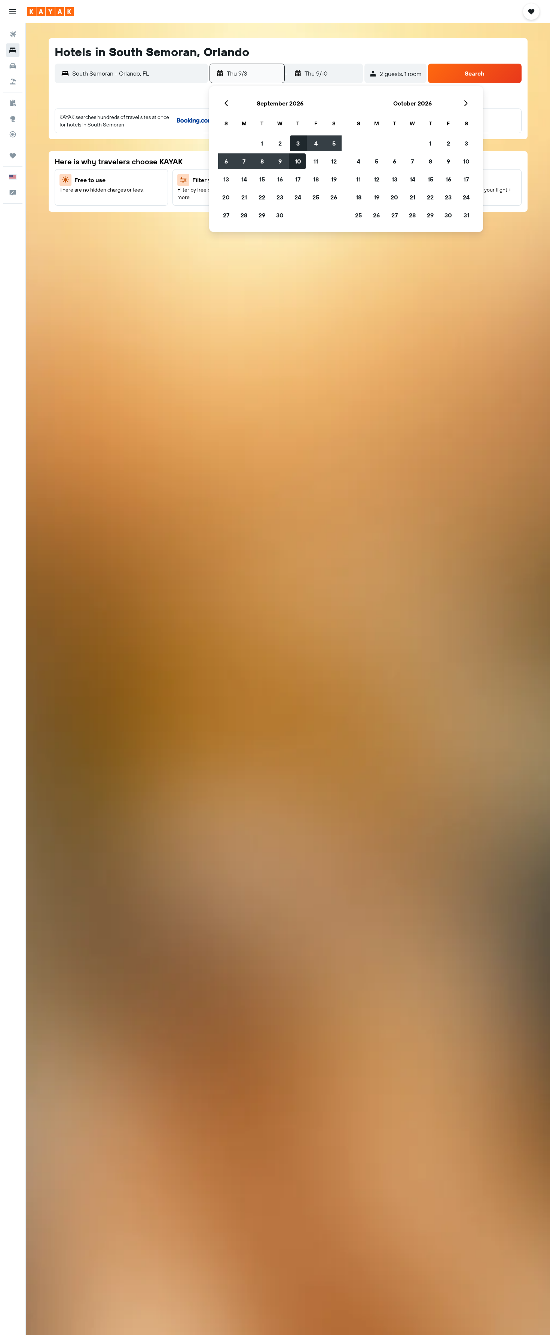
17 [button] (297, 179)
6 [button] (226, 161)
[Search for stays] (12, 50)
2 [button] (280, 143)
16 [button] (280, 179)
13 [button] (226, 179)
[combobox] (138, 73)
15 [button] (262, 179)
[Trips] (12, 155)
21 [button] (244, 197)
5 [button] (334, 143)
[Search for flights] (12, 34)
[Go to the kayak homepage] (50, 11)
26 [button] (333, 197)
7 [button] (243, 161)
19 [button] (334, 179)
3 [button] (298, 143)
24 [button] (297, 197)
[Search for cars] (12, 65)
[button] (12, 11)
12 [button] (334, 161)
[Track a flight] (12, 134)
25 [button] (315, 197)
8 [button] (262, 161)
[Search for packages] (12, 81)
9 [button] (280, 161)
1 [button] (262, 143)
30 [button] (280, 215)
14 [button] (244, 179)
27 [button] (226, 215)
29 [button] (262, 215)
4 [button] (316, 143)
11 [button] (316, 161)
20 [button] (226, 197)
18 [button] (316, 179)
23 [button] (279, 197)
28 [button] (244, 215)
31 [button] (466, 215)
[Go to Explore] (12, 118)
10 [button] (298, 161)
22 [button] (262, 197)
